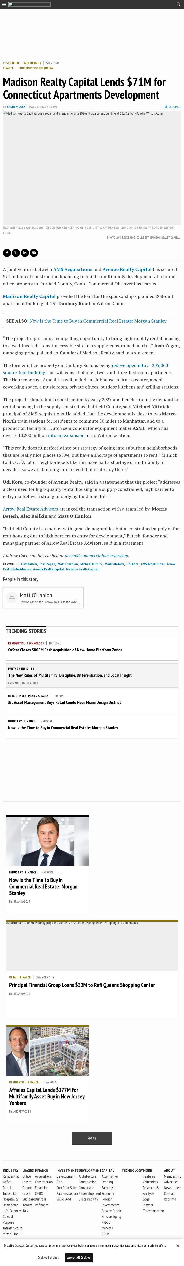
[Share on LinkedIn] (25, 253)
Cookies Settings (48, 1257)
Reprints (170, 1199)
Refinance (42, 1204)
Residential (11, 63)
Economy (108, 1193)
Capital (108, 1170)
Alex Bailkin (29, 564)
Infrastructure (12, 1228)
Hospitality (10, 1199)
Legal (146, 1199)
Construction (87, 1181)
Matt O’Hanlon (68, 564)
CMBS (39, 1193)
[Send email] (34, 253)
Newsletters (172, 1187)
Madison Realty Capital (29, 296)
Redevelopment (90, 1193)
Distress (40, 1199)
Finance (8, 68)
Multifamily (32, 63)
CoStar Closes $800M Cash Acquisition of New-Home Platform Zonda (65, 650)
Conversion (86, 1187)
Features (149, 1176)
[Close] (177, 1246)
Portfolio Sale (66, 1187)
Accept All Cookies (78, 1257)
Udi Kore (132, 564)
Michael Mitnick (91, 564)
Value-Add (64, 1199)
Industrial (9, 1193)
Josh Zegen (47, 564)
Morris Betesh (114, 564)
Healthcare (10, 1204)
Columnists (150, 1181)
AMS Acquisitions (72, 269)
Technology (35, 643)
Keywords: (11, 564)
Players (148, 1204)
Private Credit (111, 1210)
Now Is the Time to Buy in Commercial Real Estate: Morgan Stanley (98, 321)
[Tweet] (16, 253)
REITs (106, 1233)
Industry (15, 721)
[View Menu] (3, 4)
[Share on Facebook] (7, 253)
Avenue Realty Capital (127, 269)
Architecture (87, 1176)
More (147, 1170)
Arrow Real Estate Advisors (30, 509)
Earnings (108, 1187)
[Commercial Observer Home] (29, 4)
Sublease (28, 1199)
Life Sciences (12, 1210)
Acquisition (43, 1176)
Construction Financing (35, 68)
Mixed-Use (10, 1233)
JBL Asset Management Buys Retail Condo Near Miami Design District (64, 702)
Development (90, 1170)
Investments (68, 1170)
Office (7, 1181)
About (169, 1170)
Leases (28, 1170)
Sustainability (88, 1199)
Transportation (153, 1210)
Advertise (171, 1181)
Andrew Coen (16, 107)
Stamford (52, 63)
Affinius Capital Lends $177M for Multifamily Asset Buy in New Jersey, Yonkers (47, 1096)
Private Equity (111, 1216)
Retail (12, 696)
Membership (172, 1176)
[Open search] (178, 4)
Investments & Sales (33, 696)
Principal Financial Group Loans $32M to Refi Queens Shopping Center (82, 985)
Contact (169, 1193)
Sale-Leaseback (67, 1193)
